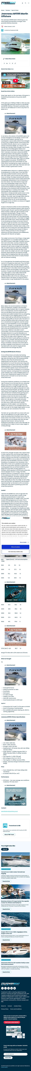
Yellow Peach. (4, 1067)
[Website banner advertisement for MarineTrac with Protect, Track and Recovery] (15, 593)
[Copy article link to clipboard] (15, 63)
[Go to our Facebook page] (2, 988)
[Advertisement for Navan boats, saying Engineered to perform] (15, 124)
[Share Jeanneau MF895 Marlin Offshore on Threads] (12, 63)
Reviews (8, 10)
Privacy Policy (4, 1009)
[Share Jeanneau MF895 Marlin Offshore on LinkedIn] (7, 63)
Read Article (6, 881)
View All (5, 849)
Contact (10, 1006)
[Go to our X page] (5, 988)
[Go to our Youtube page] (14, 988)
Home (2, 10)
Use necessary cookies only (15, 551)
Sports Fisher (15, 10)
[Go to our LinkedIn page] (11, 988)
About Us (3, 1006)
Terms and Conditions (16, 1009)
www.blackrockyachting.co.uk (9, 811)
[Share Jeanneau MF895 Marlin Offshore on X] (9, 63)
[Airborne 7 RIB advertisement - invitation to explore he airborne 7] (15, 796)
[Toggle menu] (28, 3)
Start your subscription (12, 1022)
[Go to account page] (22, 3)
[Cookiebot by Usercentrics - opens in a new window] (23, 518)
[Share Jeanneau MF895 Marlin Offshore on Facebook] (4, 63)
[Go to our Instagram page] (8, 988)
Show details (23, 542)
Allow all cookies (15, 546)
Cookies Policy (17, 1006)
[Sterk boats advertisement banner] (15, 441)
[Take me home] (8, 3)
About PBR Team (9, 834)
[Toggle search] (25, 3)
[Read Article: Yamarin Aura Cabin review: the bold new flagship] (15, 859)
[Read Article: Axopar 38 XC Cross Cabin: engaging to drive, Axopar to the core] (15, 919)
